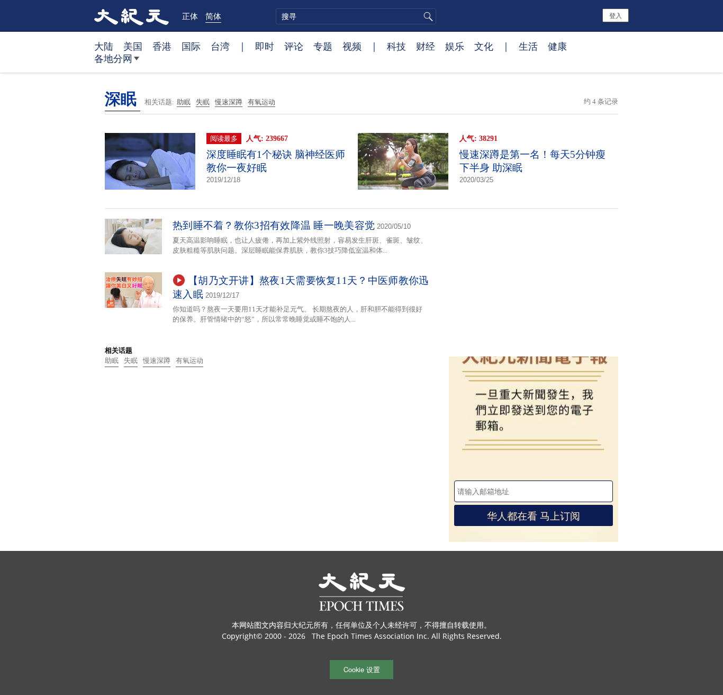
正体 (190, 16)
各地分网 (113, 58)
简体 (213, 16)
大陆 (103, 46)
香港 (161, 46)
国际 (191, 46)
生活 (528, 46)
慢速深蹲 (228, 102)
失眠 (203, 102)
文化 (483, 46)
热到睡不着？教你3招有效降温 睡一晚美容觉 (274, 225)
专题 (322, 46)
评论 (293, 46)
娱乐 (454, 46)
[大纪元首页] (131, 16)
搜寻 (427, 16)
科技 (396, 46)
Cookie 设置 (362, 669)
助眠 (184, 102)
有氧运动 (261, 102)
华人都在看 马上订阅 (533, 515)
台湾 (220, 46)
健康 (557, 46)
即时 (264, 46)
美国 (132, 46)
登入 (615, 15)
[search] (356, 16)
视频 (352, 46)
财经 (425, 46)
